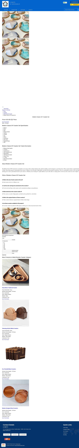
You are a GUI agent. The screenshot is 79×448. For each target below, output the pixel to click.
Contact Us (30, 9)
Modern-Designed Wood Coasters (10, 408)
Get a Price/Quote (5, 121)
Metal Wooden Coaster (7, 113)
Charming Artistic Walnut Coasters (10, 328)
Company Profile (14, 9)
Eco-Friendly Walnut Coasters (9, 369)
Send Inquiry (6, 108)
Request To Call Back (6, 110)
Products (5, 112)
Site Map (65, 434)
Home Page (6, 9)
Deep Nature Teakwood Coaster (9, 287)
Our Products (23, 9)
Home (4, 111)
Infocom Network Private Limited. (20, 445)
